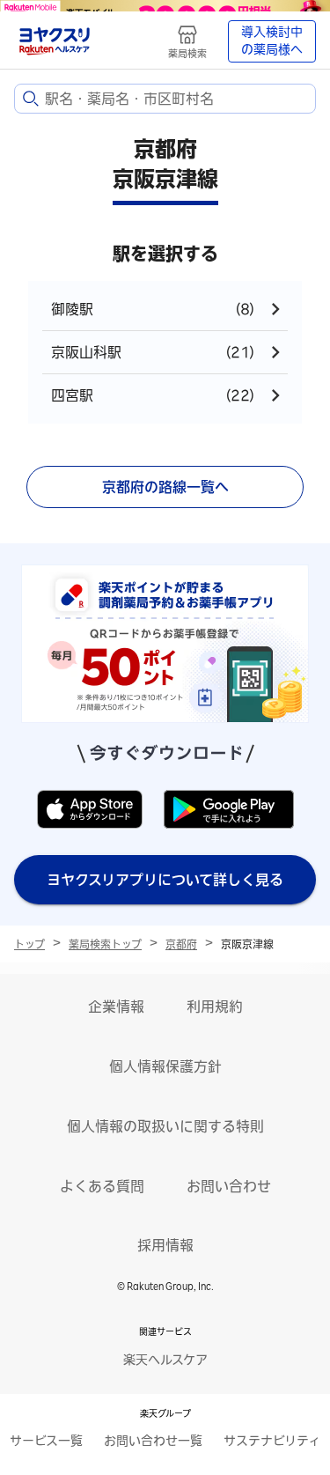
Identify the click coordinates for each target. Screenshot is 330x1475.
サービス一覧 (46, 1440)
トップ (29, 944)
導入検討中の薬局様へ (272, 40)
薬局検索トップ (105, 944)
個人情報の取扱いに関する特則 (165, 1126)
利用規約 (215, 1006)
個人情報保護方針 (165, 1066)
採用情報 (165, 1245)
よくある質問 (102, 1186)
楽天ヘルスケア (165, 1359)
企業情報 (116, 1006)
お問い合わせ (229, 1186)
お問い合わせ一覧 (153, 1440)
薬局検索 (187, 53)
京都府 (181, 944)
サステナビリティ (272, 1440)
